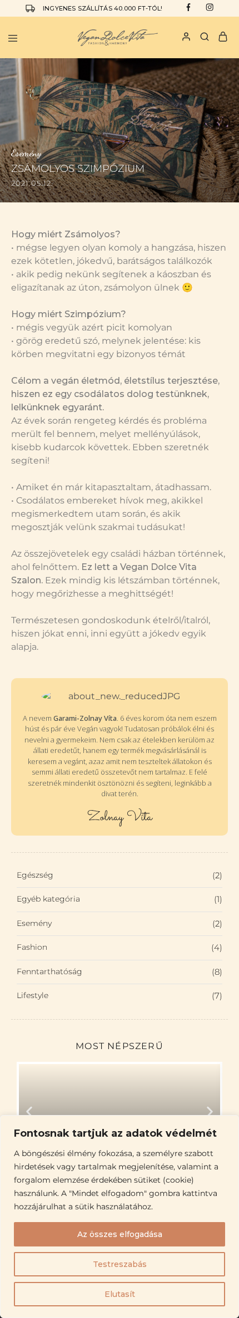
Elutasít (119, 1294)
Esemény (119, 923)
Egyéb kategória (119, 899)
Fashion (119, 947)
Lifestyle (119, 995)
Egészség (119, 875)
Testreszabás (120, 1264)
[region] (119, 1216)
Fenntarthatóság (119, 971)
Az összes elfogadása (119, 1234)
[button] (29, 1111)
